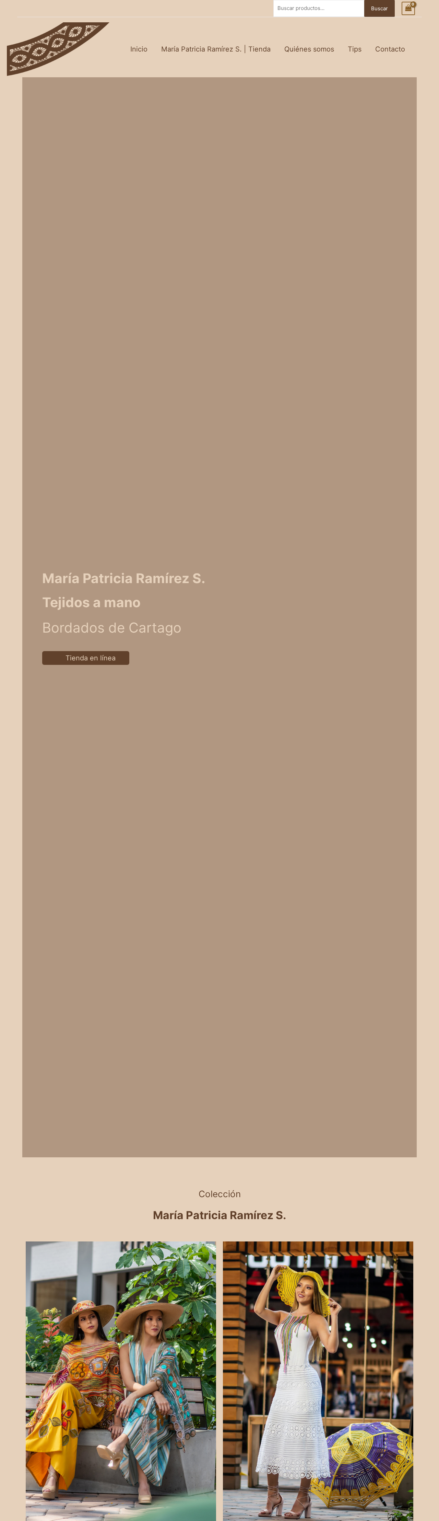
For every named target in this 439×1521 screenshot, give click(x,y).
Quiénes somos (309, 49)
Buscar (379, 8)
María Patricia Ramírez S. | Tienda (216, 49)
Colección (220, 1194)
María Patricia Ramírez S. (219, 1215)
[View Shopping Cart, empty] (408, 8)
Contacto (390, 49)
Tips (354, 49)
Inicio (138, 49)
